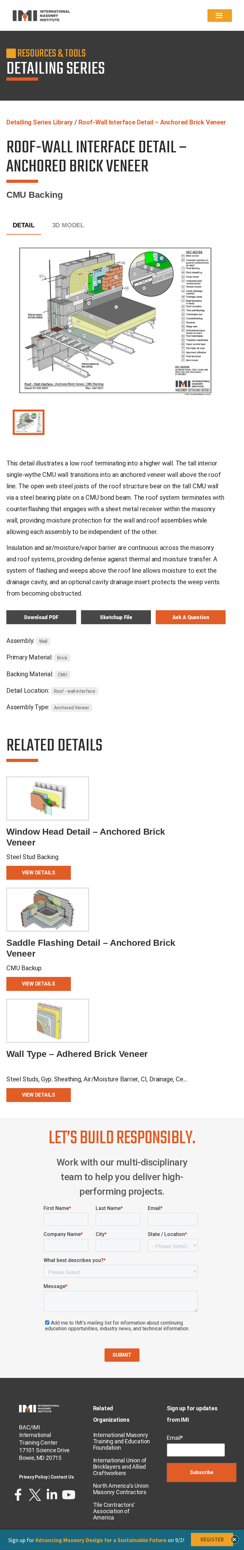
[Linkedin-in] (52, 1495)
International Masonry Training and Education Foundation (121, 1441)
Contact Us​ (62, 1477)
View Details (38, 873)
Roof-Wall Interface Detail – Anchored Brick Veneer (152, 122)
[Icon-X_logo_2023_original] (35, 1495)
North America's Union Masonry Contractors (121, 1488)
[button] (234, 1539)
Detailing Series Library (39, 122)
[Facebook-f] (18, 1495)
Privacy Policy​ (33, 1477)
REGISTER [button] (212, 1539)
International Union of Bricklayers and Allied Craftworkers (120, 1466)
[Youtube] (69, 1495)
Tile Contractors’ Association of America (114, 1511)
